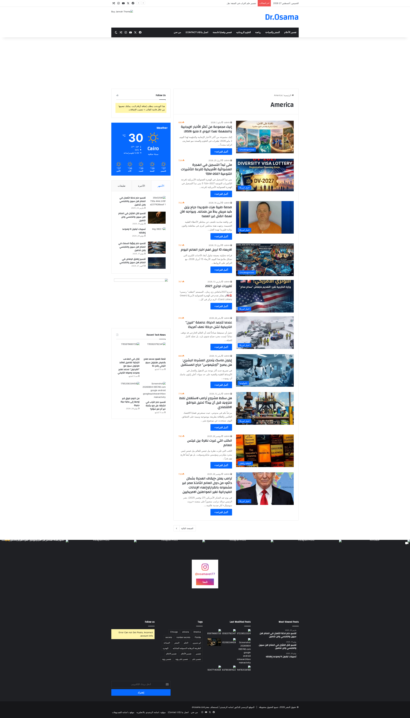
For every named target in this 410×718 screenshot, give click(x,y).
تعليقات (121, 185)
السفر (176, 643)
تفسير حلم (196, 659)
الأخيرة (141, 185)
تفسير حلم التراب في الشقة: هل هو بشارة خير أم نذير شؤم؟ (229, 3)
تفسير (198, 653)
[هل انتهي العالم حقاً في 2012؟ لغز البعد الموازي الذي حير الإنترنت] (244, 633)
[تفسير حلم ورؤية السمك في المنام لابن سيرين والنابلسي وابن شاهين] (157, 248)
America (197, 632)
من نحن (177, 32)
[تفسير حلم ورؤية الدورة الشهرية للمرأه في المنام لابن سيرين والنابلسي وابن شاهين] (214, 669)
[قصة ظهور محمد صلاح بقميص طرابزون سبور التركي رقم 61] (154, 349)
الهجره (165, 648)
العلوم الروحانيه (243, 32)
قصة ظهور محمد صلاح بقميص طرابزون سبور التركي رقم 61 (155, 362)
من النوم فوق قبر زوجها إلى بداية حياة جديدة (130, 401)
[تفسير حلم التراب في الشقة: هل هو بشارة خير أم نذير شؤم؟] (154, 390)
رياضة (258, 32)
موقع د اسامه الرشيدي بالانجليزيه (151, 712)
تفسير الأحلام (290, 32)
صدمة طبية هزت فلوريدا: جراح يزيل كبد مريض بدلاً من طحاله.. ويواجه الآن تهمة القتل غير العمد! (206, 211)
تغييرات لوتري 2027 (218, 286)
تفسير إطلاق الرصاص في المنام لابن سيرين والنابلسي (132, 261)
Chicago (174, 632)
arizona (185, 632)
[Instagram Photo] (307, 574)
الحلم (186, 643)
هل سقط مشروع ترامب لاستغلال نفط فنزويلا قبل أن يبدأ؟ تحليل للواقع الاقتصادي (205, 402)
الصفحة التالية (187, 528)
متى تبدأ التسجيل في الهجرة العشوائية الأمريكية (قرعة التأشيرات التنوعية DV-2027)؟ (206, 169)
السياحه (167, 643)
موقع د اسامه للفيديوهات (123, 712)
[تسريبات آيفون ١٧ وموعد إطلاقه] (157, 233)
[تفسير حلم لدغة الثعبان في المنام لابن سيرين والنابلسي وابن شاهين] (157, 202)
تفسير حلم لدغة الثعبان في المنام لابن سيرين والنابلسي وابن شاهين (132, 201)
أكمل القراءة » (221, 151)
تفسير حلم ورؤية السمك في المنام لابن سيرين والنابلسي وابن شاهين (132, 246)
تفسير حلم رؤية (182, 659)
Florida (198, 637)
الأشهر (161, 185)
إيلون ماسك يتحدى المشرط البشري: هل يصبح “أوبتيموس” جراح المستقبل (206, 362)
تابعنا (205, 581)
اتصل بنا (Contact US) (197, 32)
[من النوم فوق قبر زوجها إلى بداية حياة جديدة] (127, 388)
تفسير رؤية (166, 659)
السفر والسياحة (272, 32)
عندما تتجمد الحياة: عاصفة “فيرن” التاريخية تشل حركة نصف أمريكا (208, 324)
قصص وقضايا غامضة (222, 32)
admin (227, 122)
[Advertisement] (205, 64)
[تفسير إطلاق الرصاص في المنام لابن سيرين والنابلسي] (157, 263)
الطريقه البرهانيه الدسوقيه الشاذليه (187, 648)
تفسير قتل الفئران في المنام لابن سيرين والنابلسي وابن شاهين (132, 216)
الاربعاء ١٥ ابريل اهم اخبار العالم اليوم (206, 250)
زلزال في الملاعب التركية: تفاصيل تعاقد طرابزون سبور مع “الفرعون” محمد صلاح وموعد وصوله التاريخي (128, 366)
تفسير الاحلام (171, 653)
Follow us (150, 622)
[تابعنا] (205, 568)
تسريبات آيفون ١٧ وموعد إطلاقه (134, 231)
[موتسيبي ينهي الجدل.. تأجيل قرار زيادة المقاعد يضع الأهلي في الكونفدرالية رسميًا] (244, 669)
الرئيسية (288, 95)
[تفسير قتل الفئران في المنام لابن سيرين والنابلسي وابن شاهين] (157, 218)
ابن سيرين (197, 643)
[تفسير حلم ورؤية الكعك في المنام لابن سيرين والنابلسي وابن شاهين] (229, 669)
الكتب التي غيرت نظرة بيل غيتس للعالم (209, 443)
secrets (168, 637)
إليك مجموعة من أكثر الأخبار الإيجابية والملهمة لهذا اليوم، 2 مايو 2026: (206, 129)
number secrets (183, 637)
